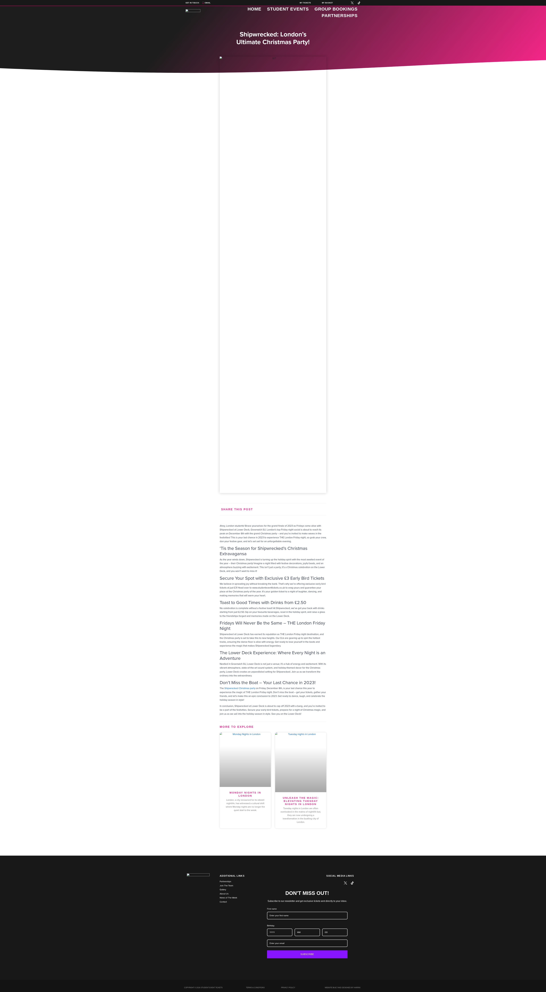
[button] (295, 509)
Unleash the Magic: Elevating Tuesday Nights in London (301, 800)
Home (254, 9)
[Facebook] (338, 2)
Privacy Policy (288, 988)
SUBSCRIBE (307, 954)
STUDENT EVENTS (288, 9)
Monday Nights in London (245, 794)
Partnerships (340, 15)
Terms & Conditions (255, 988)
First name (272, 909)
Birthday (270, 925)
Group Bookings (336, 9)
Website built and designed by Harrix (342, 988)
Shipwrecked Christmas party (239, 688)
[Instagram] (345, 2)
